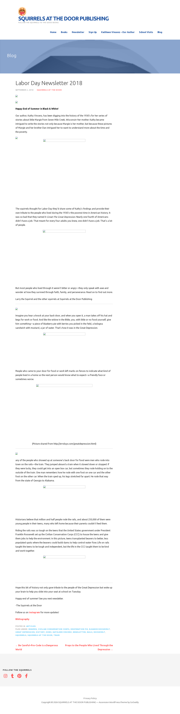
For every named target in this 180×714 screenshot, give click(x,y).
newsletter (79, 632)
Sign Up (93, 32)
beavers (33, 629)
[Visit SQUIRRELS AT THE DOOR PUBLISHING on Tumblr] (12, 676)
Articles (31, 626)
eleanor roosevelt (99, 629)
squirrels (20, 635)
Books (64, 32)
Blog (160, 32)
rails (90, 632)
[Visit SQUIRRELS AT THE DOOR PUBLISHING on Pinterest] (19, 676)
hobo (49, 632)
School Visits (146, 32)
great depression (25, 632)
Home (53, 32)
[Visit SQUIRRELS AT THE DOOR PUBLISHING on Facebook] (26, 676)
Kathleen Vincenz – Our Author (117, 32)
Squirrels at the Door (49, 90)
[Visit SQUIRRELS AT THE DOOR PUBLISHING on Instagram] (5, 676)
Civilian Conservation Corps (53, 629)
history (40, 632)
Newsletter (78, 32)
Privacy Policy (90, 698)
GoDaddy (134, 702)
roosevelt (99, 632)
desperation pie (79, 629)
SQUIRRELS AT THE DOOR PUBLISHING (63, 18)
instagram (34, 612)
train (57, 635)
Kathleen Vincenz (62, 632)
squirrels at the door (40, 635)
